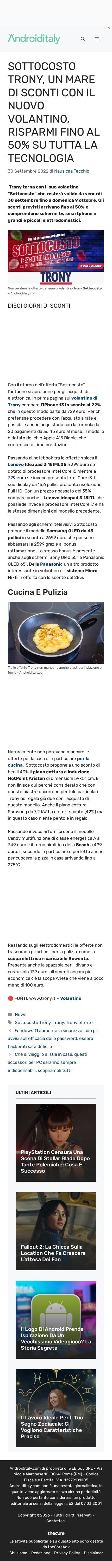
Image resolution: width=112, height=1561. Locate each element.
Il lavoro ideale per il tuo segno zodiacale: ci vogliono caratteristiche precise (52, 1426)
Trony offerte (79, 1022)
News (21, 1014)
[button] (83, 39)
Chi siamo (18, 1553)
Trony (58, 1022)
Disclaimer (93, 1553)
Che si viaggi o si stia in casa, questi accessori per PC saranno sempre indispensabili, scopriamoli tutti (47, 1062)
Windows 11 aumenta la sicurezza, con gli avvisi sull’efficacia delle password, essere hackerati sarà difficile (53, 1038)
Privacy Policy (67, 1553)
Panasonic (51, 564)
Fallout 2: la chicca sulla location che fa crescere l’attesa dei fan (53, 1253)
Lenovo (16, 464)
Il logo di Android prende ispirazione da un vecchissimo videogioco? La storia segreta (56, 1338)
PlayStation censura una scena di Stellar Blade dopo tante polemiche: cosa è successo (55, 1161)
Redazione (40, 1553)
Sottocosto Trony (33, 1022)
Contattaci (56, 1521)
